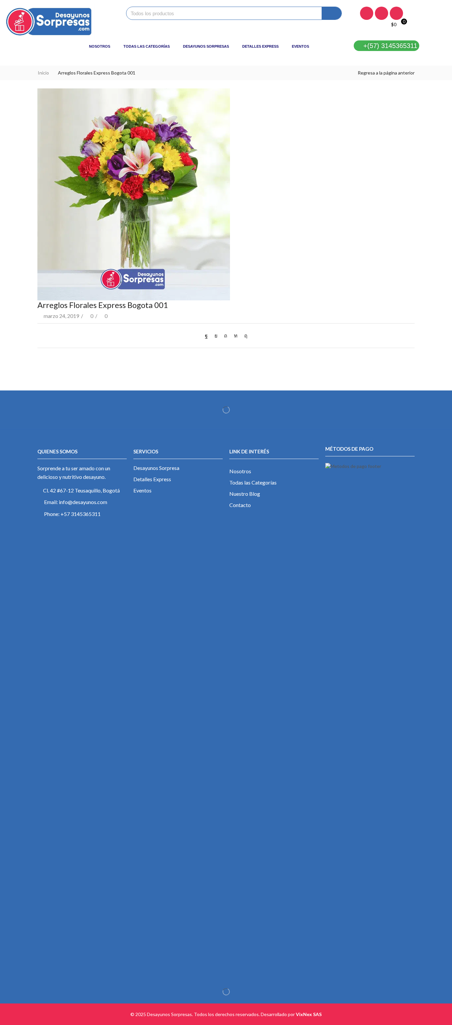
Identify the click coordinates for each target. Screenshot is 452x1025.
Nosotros (99, 46)
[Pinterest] (226, 335)
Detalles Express (260, 46)
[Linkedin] (396, 13)
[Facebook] (366, 13)
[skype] (244, 335)
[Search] (331, 13)
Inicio (43, 73)
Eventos (300, 46)
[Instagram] (381, 13)
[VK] (216, 335)
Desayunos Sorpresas (206, 46)
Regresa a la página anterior (386, 73)
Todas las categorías (146, 46)
